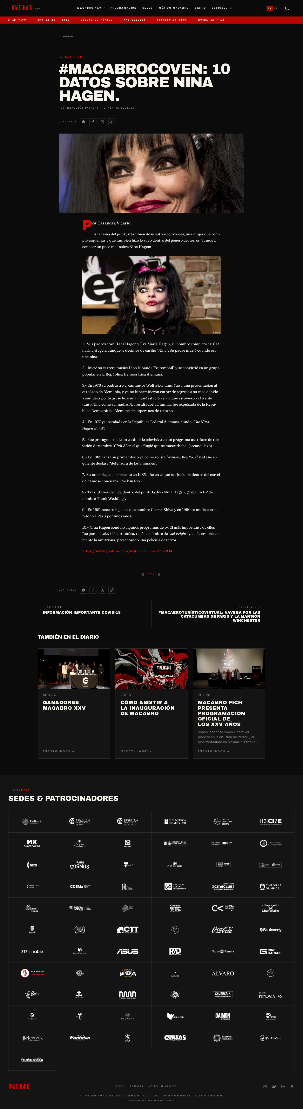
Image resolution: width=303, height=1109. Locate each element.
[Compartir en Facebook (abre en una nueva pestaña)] (92, 121)
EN (275, 8)
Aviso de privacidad (209, 1095)
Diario (200, 7)
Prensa (119, 1086)
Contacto (136, 1086)
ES (269, 8)
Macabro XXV (88, 7)
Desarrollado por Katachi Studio (151, 1100)
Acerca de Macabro (163, 1086)
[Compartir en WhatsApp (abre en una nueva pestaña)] (83, 121)
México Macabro (174, 7)
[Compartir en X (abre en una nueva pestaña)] (102, 121)
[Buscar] (287, 8)
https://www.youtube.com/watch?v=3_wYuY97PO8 (127, 551)
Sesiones (222, 8)
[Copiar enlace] (111, 121)
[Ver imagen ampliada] (151, 295)
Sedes (147, 7)
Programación (123, 7)
